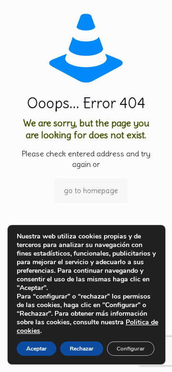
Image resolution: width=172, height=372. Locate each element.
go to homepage (91, 190)
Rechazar (82, 348)
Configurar (131, 348)
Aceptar (36, 348)
